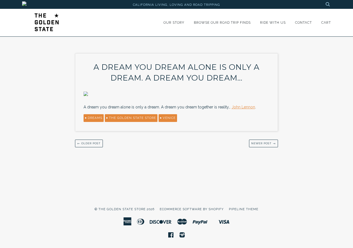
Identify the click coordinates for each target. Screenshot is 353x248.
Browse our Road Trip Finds (222, 22)
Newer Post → (263, 143)
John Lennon (243, 107)
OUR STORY (174, 22)
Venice (169, 118)
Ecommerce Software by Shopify (192, 209)
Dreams (95, 118)
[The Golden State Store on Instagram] (182, 236)
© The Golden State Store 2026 (124, 209)
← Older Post (89, 143)
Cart (326, 22)
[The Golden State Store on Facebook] (171, 236)
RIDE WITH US (273, 22)
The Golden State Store (132, 118)
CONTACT (303, 22)
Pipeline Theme (243, 209)
